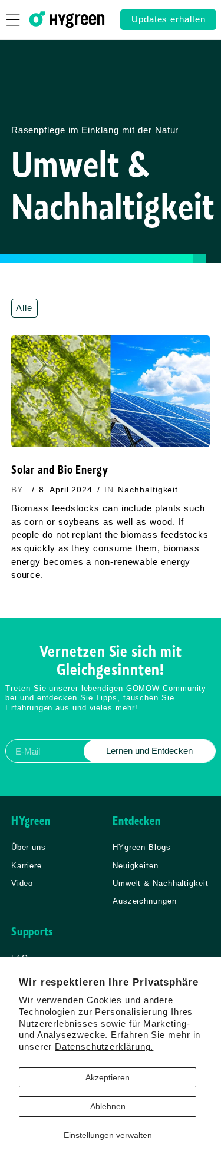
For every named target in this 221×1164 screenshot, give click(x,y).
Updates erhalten (168, 19)
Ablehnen (108, 1106)
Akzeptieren (107, 1077)
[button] (13, 19)
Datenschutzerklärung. (104, 1046)
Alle (24, 308)
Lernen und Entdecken (149, 751)
